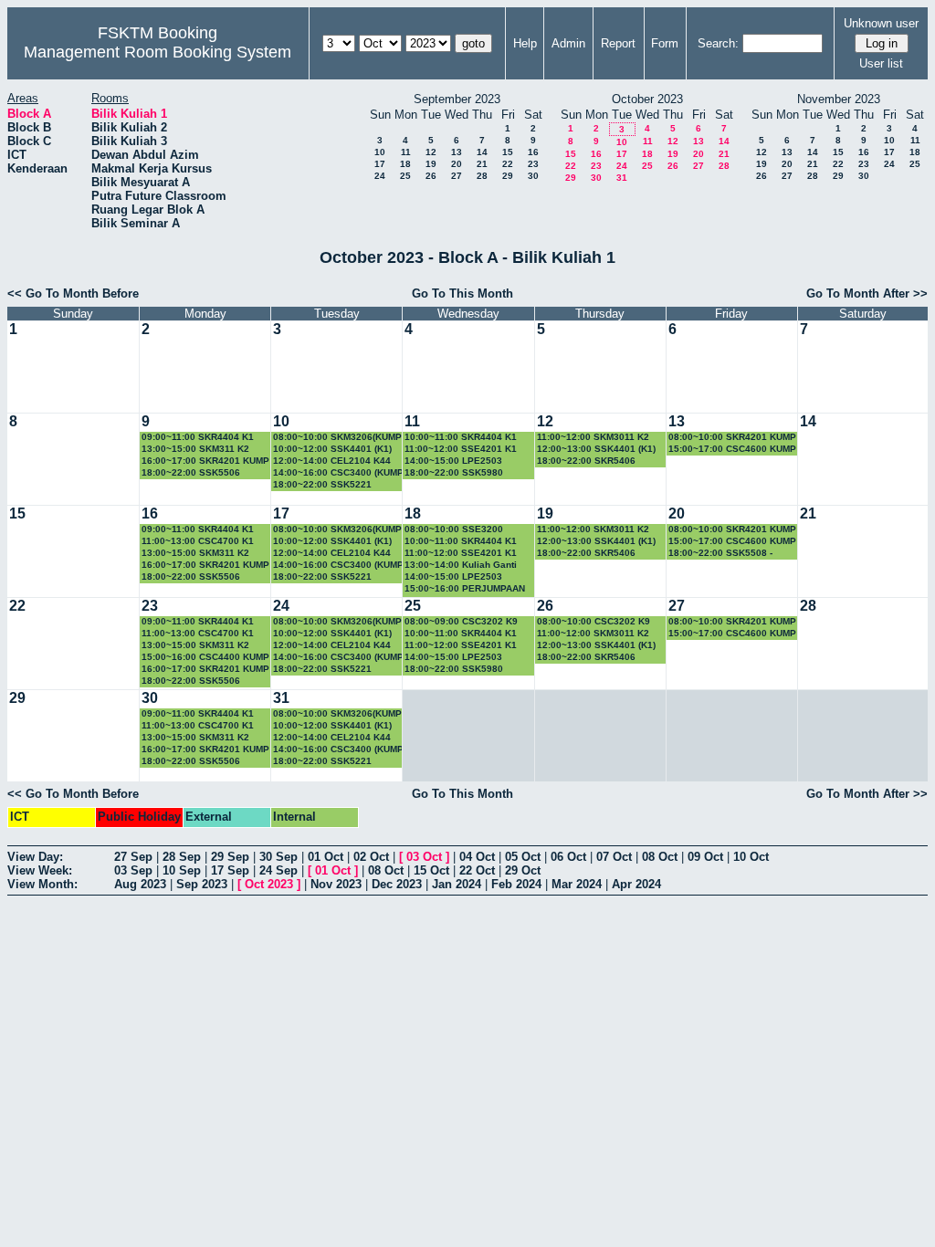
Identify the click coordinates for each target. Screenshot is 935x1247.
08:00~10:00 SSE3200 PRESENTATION (453, 530)
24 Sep (278, 870)
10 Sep (182, 870)
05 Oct (523, 857)
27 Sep (133, 857)
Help (525, 43)
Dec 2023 (397, 884)
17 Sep (230, 870)
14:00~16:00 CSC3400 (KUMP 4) (338, 473)
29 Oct (523, 870)
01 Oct (325, 857)
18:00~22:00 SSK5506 (191, 472)
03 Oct (424, 857)
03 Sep (133, 870)
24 (379, 176)
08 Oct (660, 857)
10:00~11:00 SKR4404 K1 (460, 437)
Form (664, 43)
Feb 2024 (516, 884)
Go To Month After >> (867, 293)
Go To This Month (462, 293)
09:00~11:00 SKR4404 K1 (198, 437)
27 (456, 176)
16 (533, 152)
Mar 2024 (577, 884)
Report (618, 43)
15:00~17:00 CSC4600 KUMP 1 (732, 450)
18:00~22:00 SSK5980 (453, 472)
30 (533, 176)
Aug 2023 (140, 884)
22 (507, 164)
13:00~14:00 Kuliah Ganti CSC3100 (460, 565)
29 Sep (230, 857)
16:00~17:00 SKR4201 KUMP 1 (205, 461)
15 (507, 152)
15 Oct (431, 870)
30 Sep (278, 857)
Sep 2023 (201, 884)
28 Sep (182, 857)
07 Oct (614, 857)
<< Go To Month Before (73, 293)
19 (430, 164)
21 (482, 164)
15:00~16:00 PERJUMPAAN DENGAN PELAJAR (464, 589)
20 (456, 164)
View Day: (35, 857)
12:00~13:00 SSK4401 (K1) (596, 449)
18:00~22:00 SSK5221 (322, 484)
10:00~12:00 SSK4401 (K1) (332, 449)
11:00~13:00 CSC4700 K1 (198, 541)
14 (482, 152)
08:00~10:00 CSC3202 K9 (593, 621)
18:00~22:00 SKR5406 (586, 461)
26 (430, 176)
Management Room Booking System (157, 52)
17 (379, 164)
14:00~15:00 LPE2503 (453, 461)
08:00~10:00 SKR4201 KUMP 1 (732, 438)
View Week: (39, 870)
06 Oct (568, 857)
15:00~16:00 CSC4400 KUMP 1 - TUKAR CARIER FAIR (205, 658)
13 (456, 152)
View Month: (42, 884)
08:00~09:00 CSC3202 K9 (461, 621)
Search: (718, 43)
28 (482, 176)
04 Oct (477, 857)
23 (533, 164)
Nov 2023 (336, 884)
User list (881, 63)
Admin (568, 43)
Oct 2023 (269, 884)
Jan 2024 (456, 884)
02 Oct (371, 857)
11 (406, 152)
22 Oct (477, 870)
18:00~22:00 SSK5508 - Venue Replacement (720, 554)
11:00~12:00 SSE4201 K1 (460, 449)
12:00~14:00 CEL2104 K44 (332, 461)
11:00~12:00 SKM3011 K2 (593, 437)
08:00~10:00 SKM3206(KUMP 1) (337, 438)
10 (379, 152)
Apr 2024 (636, 884)
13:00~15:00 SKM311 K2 (195, 449)
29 (507, 176)
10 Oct (751, 857)
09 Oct (705, 857)
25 (405, 176)
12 (430, 152)
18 (405, 164)
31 (621, 178)
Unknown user (881, 23)
